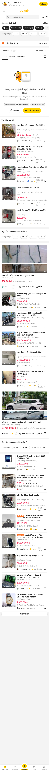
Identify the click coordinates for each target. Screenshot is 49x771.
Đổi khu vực (14, 110)
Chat (40, 287)
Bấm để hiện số (27, 287)
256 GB (33, 34)
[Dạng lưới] (45, 56)
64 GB (15, 34)
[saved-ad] (43, 17)
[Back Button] (2, 17)
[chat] (46, 17)
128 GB (24, 34)
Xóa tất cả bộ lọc (32, 110)
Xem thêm (24, 614)
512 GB (42, 34)
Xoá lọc (45, 23)
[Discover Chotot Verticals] (3, 11)
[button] (2, 4)
